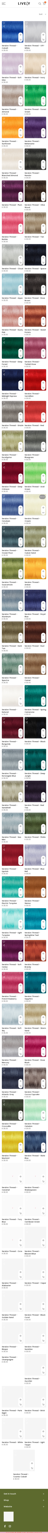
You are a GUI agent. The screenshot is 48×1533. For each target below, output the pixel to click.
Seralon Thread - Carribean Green (32, 1220)
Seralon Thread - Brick (35, 1410)
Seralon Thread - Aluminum (9, 615)
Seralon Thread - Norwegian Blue (9, 774)
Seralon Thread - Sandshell (9, 806)
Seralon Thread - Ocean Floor (9, 551)
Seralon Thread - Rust (34, 646)
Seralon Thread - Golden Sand (9, 1316)
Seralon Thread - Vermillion (32, 394)
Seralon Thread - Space (35, 268)
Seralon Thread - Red (34, 425)
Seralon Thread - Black (35, 741)
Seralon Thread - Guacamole (9, 583)
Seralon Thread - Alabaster (9, 1284)
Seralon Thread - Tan (34, 237)
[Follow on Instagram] (10, 1526)
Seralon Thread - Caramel (9, 1188)
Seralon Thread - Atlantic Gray (9, 1093)
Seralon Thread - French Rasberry (9, 997)
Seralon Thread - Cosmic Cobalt (21, 1475)
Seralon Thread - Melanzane (32, 142)
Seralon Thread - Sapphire (32, 997)
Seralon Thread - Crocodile (9, 1125)
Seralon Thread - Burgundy (9, 742)
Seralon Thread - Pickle (35, 837)
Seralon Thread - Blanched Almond (10, 174)
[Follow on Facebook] (5, 1526)
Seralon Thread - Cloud (12, 268)
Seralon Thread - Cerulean (9, 519)
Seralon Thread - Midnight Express (9, 394)
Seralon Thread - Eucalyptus (9, 456)
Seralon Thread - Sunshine (32, 1348)
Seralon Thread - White (12, 1442)
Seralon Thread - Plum (12, 205)
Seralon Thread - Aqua (12, 298)
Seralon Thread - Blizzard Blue (32, 1252)
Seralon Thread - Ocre (12, 1251)
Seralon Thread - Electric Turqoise (9, 902)
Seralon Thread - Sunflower (9, 142)
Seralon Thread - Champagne (9, 1358)
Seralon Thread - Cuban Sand (32, 551)
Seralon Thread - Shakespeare (32, 1188)
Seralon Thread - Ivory (35, 77)
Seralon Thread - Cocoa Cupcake (32, 1093)
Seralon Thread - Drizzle (12, 425)
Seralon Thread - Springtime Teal (32, 933)
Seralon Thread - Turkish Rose (32, 363)
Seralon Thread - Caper (35, 1283)
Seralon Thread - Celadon (32, 1125)
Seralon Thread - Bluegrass (32, 456)
